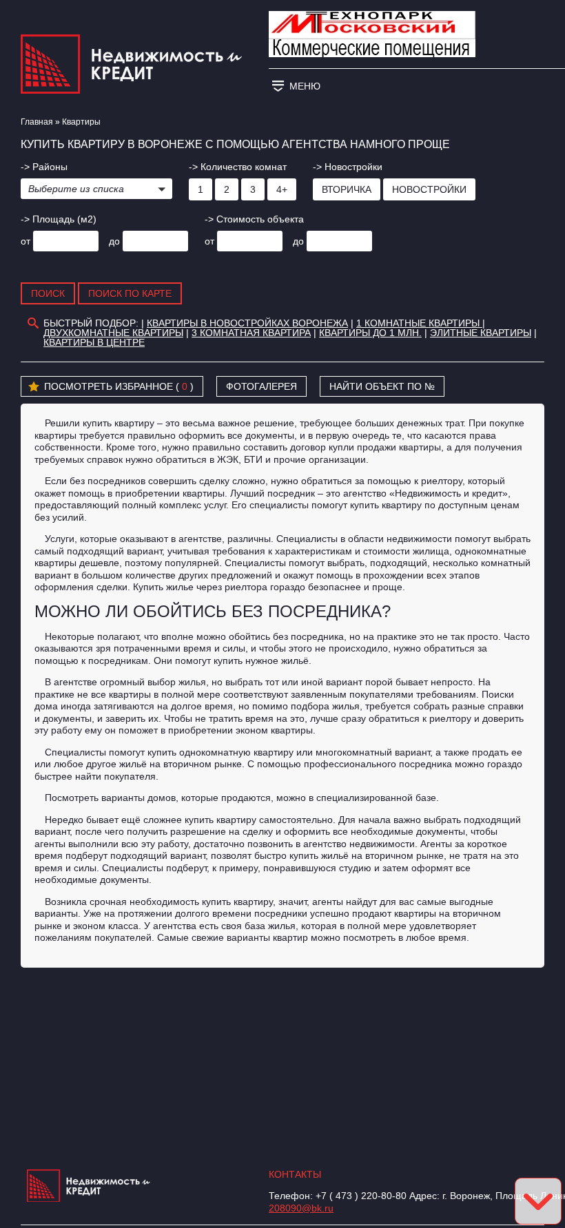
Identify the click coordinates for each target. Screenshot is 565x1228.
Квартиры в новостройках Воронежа (247, 323)
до (114, 241)
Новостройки (429, 189)
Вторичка (346, 189)
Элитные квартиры (480, 332)
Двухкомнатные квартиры (113, 332)
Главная (37, 122)
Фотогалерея (261, 386)
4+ (281, 189)
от (25, 241)
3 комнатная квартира (251, 332)
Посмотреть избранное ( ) (119, 386)
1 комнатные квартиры (419, 323)
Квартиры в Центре (94, 342)
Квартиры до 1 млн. (370, 332)
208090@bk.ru (301, 1208)
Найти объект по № (382, 386)
